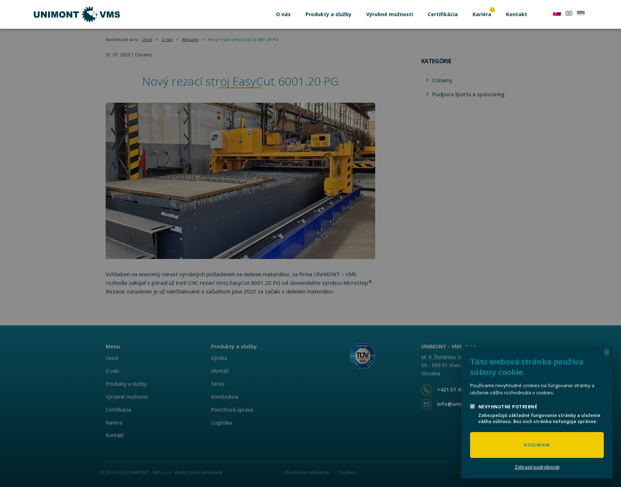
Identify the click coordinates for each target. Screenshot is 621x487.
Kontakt (516, 14)
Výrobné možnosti (389, 14)
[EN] (569, 12)
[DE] (581, 12)
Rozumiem (536, 444)
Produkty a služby (328, 14)
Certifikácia (443, 14)
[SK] (557, 12)
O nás (283, 14)
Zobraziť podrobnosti (537, 467)
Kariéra (482, 14)
